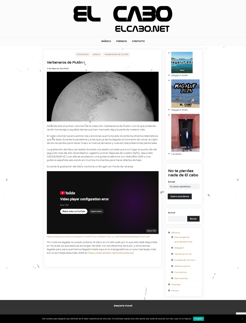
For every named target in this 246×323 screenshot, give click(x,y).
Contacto (138, 41)
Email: (171, 182)
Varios (175, 290)
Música (106, 41)
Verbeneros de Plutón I (66, 62)
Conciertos (83, 54)
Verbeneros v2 (182, 254)
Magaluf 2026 (179, 75)
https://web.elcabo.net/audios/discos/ (111, 253)
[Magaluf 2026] (180, 62)
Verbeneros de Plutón (116, 54)
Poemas (121, 41)
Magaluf (179, 248)
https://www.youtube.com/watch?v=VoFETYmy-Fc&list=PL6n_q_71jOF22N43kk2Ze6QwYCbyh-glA (98, 237)
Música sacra (182, 266)
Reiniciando (181, 278)
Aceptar (198, 319)
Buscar (171, 212)
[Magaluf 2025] (184, 93)
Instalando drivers (184, 260)
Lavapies (176, 154)
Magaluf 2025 (179, 110)
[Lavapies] (184, 133)
